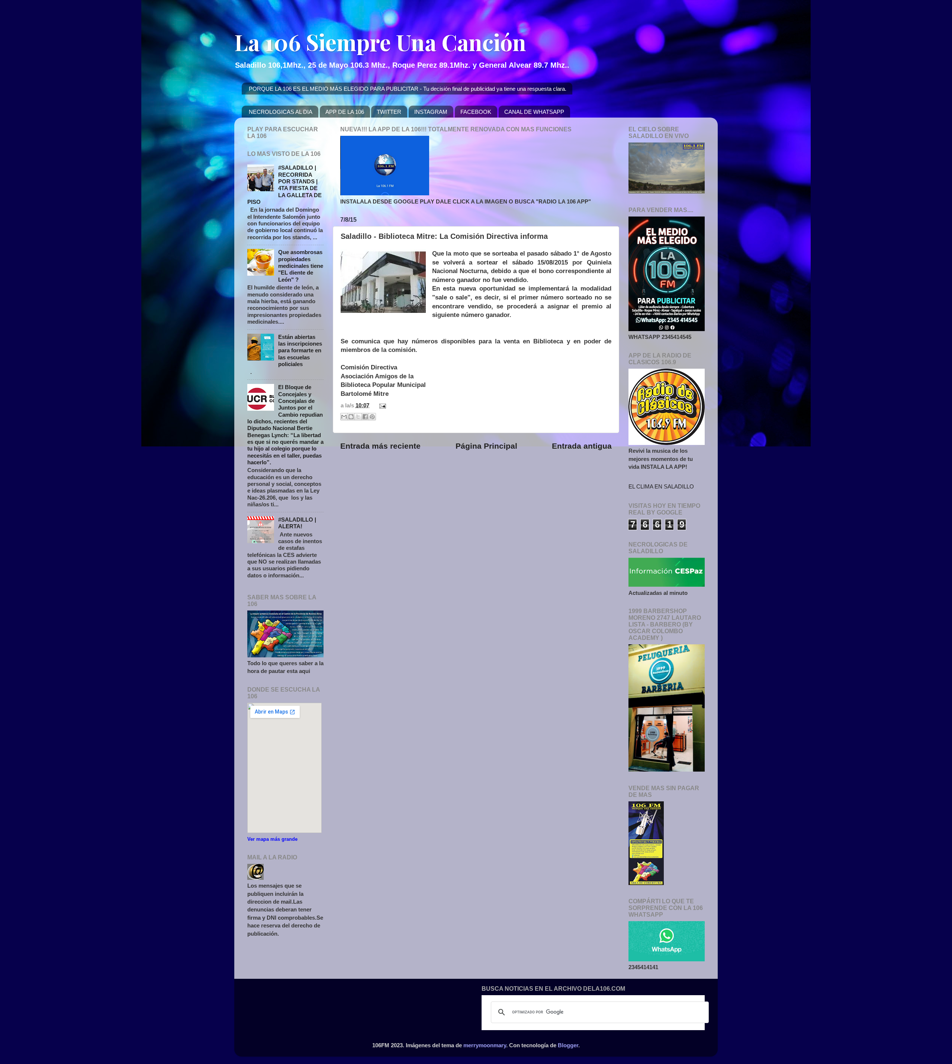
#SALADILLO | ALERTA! (297, 522)
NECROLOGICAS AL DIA (280, 112)
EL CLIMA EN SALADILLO (661, 486)
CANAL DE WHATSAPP (534, 112)
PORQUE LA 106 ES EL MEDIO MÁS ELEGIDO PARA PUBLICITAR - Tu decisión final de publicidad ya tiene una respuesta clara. (407, 89)
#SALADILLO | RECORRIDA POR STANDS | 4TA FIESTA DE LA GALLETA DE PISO (284, 184)
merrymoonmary (484, 1045)
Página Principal (486, 446)
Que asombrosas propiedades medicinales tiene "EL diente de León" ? (300, 265)
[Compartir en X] (358, 416)
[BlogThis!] (351, 416)
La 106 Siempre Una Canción (380, 42)
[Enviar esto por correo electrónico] (344, 416)
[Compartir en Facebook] (365, 416)
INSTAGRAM (430, 112)
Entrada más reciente (380, 446)
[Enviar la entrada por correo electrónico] (381, 405)
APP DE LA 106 (344, 112)
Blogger (568, 1045)
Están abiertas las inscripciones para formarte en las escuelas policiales (300, 350)
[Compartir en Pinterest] (372, 416)
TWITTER (389, 112)
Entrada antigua (582, 446)
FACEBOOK (475, 112)
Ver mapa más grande (272, 839)
